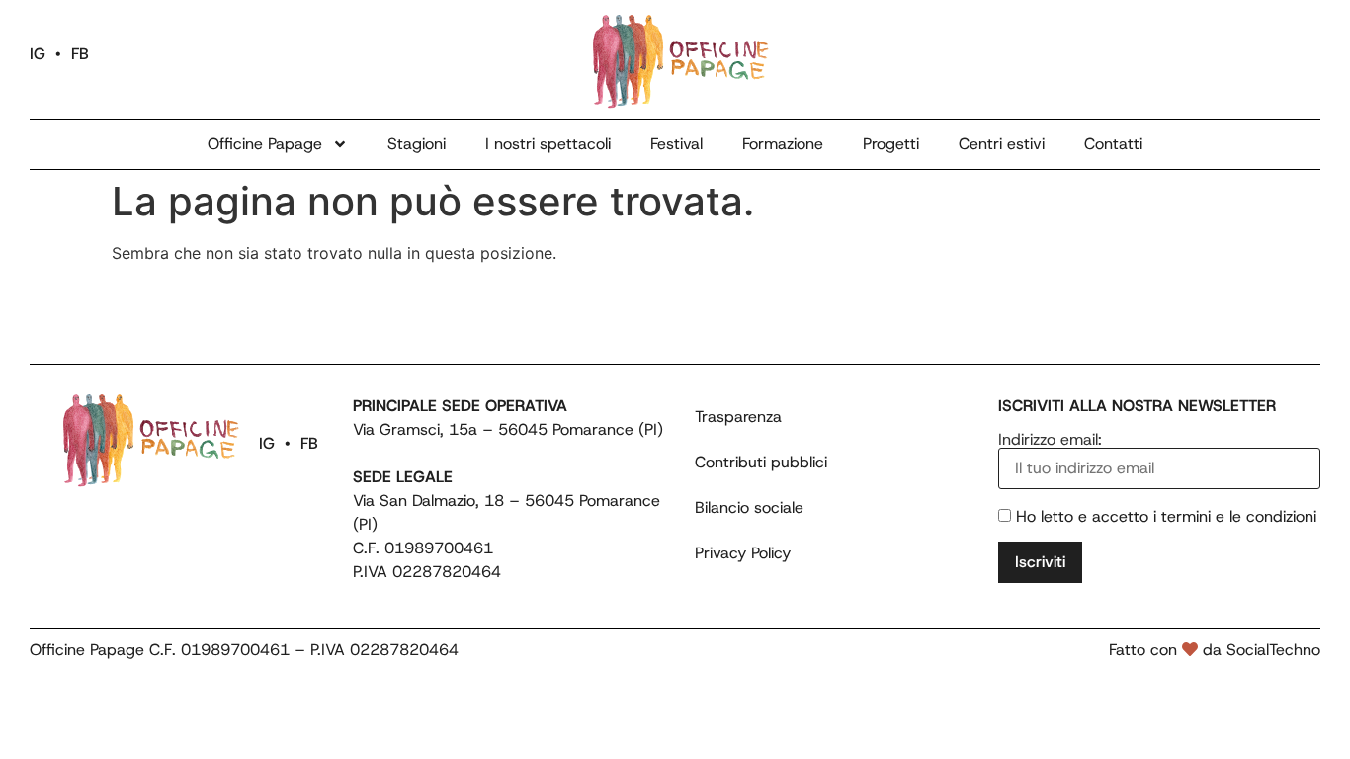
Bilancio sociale (749, 507)
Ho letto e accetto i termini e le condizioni (1166, 516)
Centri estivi (1002, 143)
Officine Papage (265, 143)
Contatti (1113, 143)
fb (80, 53)
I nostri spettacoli (548, 143)
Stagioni (416, 143)
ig (37, 53)
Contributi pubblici (761, 462)
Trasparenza (738, 416)
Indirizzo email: (1050, 441)
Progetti (891, 143)
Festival (676, 143)
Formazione (782, 143)
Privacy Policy (743, 553)
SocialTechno (1273, 649)
